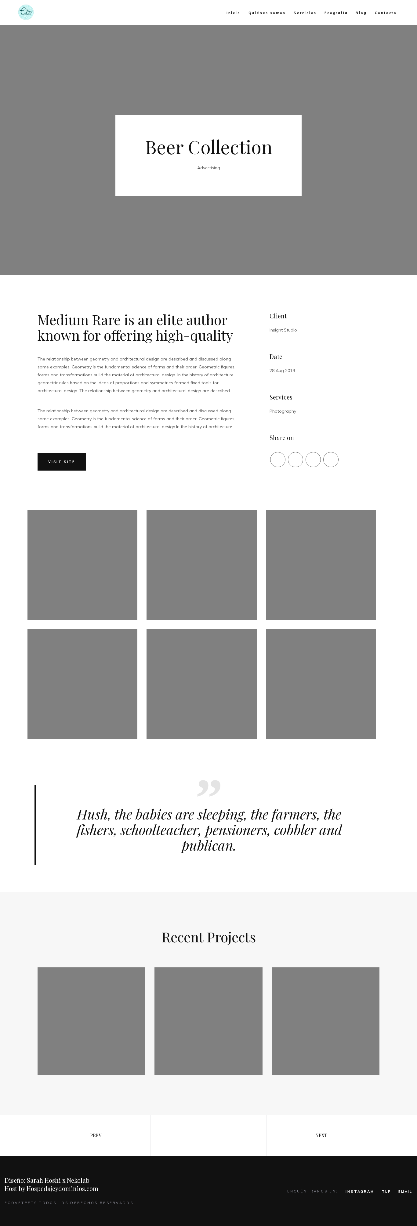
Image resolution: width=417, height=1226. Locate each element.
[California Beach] (208, 1021)
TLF (386, 1191)
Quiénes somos (267, 13)
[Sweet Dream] (325, 1021)
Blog (361, 13)
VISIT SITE (61, 462)
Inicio (234, 13)
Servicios (305, 13)
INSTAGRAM (360, 1191)
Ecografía (336, 13)
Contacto (386, 13)
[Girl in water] (91, 1021)
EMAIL (405, 1191)
